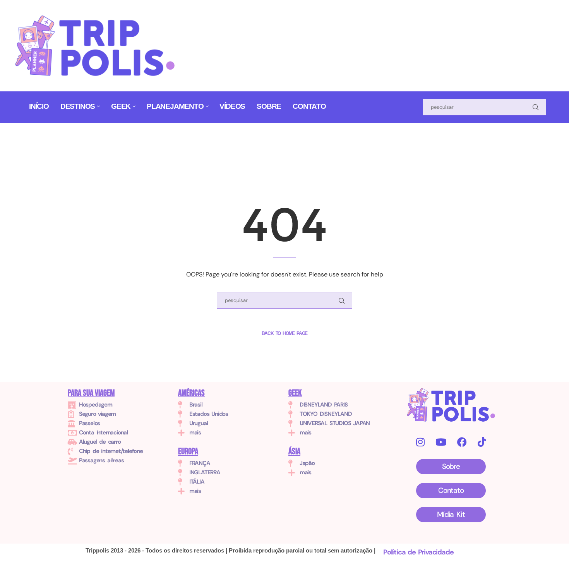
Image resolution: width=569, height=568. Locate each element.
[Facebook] (461, 442)
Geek (120, 106)
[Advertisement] (334, 36)
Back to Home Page (285, 333)
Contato (309, 106)
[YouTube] (440, 442)
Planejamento (175, 106)
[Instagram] (420, 442)
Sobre (269, 106)
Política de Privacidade (418, 552)
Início (39, 106)
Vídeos (232, 106)
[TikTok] (482, 442)
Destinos (77, 106)
